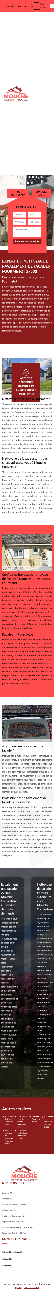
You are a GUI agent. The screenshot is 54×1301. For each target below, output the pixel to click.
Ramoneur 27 (36, 40)
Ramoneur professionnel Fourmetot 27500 (22, 1135)
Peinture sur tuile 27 (39, 79)
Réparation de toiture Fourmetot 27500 (9, 1121)
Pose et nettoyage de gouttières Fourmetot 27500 (9, 1137)
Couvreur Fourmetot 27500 (36, 1119)
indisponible (10, 6)
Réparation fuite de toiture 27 (38, 119)
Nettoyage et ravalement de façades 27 (40, 142)
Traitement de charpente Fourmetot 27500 (48, 1122)
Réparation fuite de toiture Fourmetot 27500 (21, 1122)
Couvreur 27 (35, 21)
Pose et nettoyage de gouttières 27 (39, 59)
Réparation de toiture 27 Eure (39, 164)
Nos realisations (18, 194)
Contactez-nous (31, 1288)
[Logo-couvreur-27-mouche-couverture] (15, 93)
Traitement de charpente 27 (36, 98)
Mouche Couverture (28, 1284)
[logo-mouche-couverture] (23, 1173)
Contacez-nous (41, 194)
